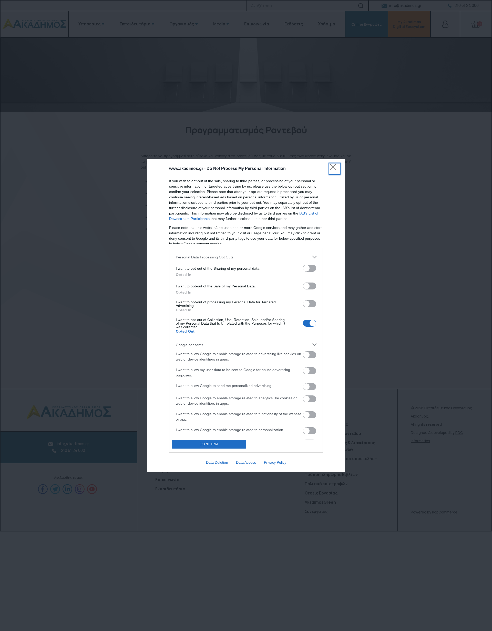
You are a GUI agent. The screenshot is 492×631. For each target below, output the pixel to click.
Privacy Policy (275, 462)
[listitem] (246, 257)
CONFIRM (209, 444)
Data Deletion (217, 462)
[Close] (335, 169)
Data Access (246, 462)
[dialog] (246, 315)
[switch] (309, 268)
